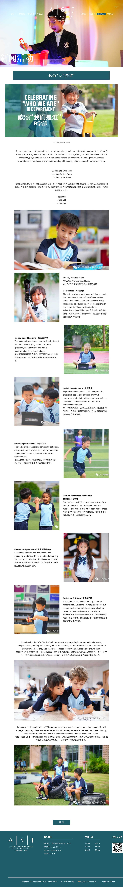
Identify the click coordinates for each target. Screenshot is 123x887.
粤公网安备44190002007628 (88, 882)
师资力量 (97, 846)
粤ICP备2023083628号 (67, 881)
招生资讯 (87, 850)
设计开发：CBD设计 (108, 881)
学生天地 (87, 846)
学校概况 (87, 843)
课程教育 (97, 843)
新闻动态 (97, 850)
